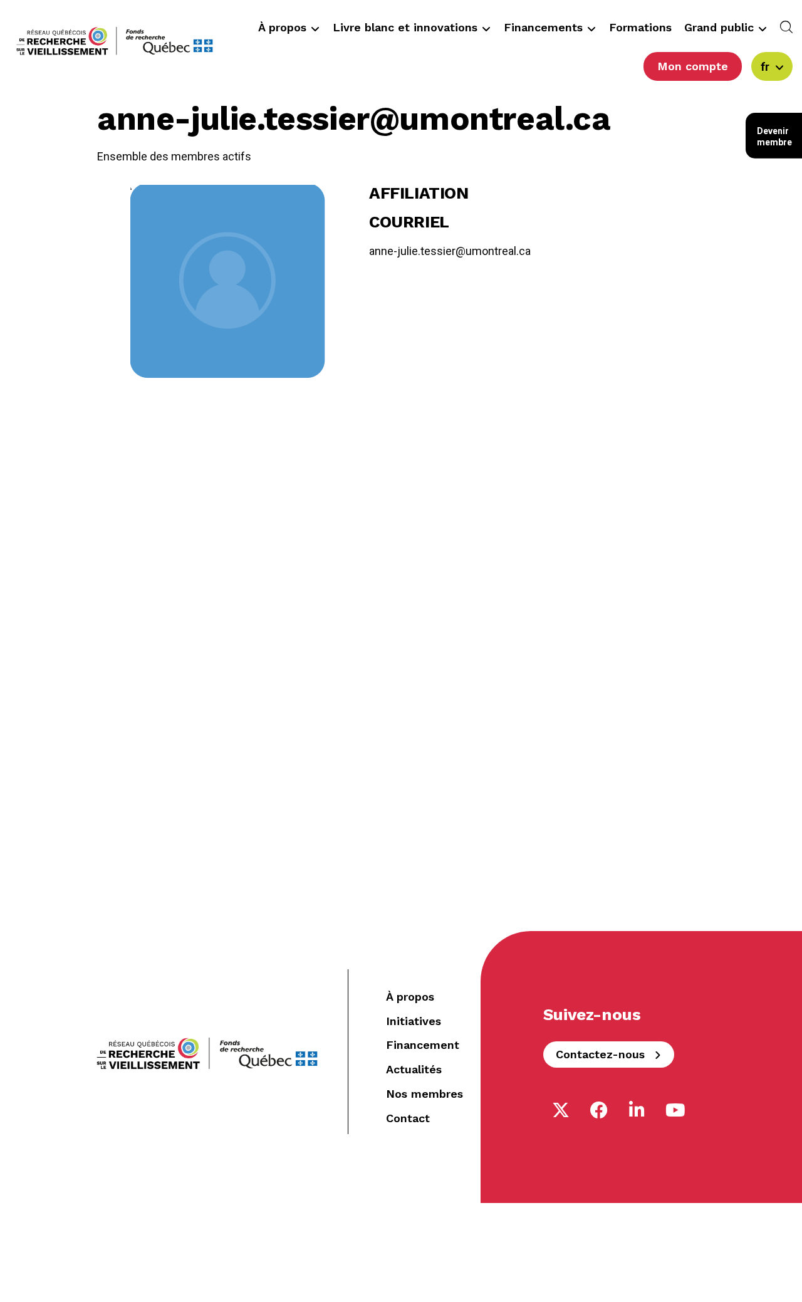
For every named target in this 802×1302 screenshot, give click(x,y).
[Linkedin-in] (637, 1110)
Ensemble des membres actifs (174, 156)
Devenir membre (774, 136)
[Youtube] (675, 1110)
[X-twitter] (560, 1110)
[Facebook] (599, 1110)
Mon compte (692, 66)
